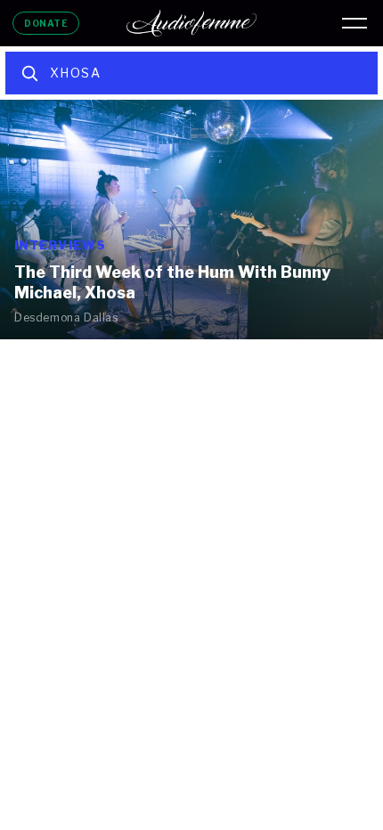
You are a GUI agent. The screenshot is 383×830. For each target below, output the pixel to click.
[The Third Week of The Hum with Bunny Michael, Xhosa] (191, 219)
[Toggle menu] (354, 23)
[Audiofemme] (191, 23)
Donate (46, 23)
